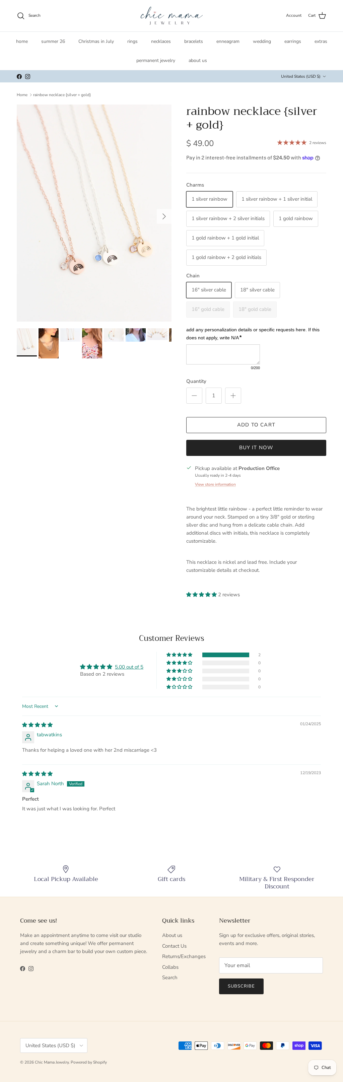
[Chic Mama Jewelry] (172, 16)
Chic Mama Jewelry (52, 1062)
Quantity (196, 381)
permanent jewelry (155, 60)
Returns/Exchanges (184, 956)
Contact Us (174, 946)
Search (170, 977)
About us (172, 935)
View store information (215, 484)
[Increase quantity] (233, 396)
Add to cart (256, 424)
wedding (262, 41)
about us (198, 60)
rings (132, 41)
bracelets (193, 41)
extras (321, 41)
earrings (292, 41)
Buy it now (256, 447)
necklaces (161, 41)
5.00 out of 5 (129, 667)
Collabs (170, 967)
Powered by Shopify (89, 1062)
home (22, 41)
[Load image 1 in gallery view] (94, 213)
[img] (37, 725)
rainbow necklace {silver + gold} (62, 94)
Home (22, 94)
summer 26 (53, 41)
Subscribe (241, 986)
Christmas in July (96, 41)
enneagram (227, 41)
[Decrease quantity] (194, 396)
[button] (202, 594)
